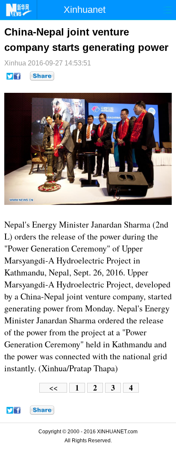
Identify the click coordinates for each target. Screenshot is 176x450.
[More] (42, 76)
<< (53, 388)
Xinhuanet (85, 9)
